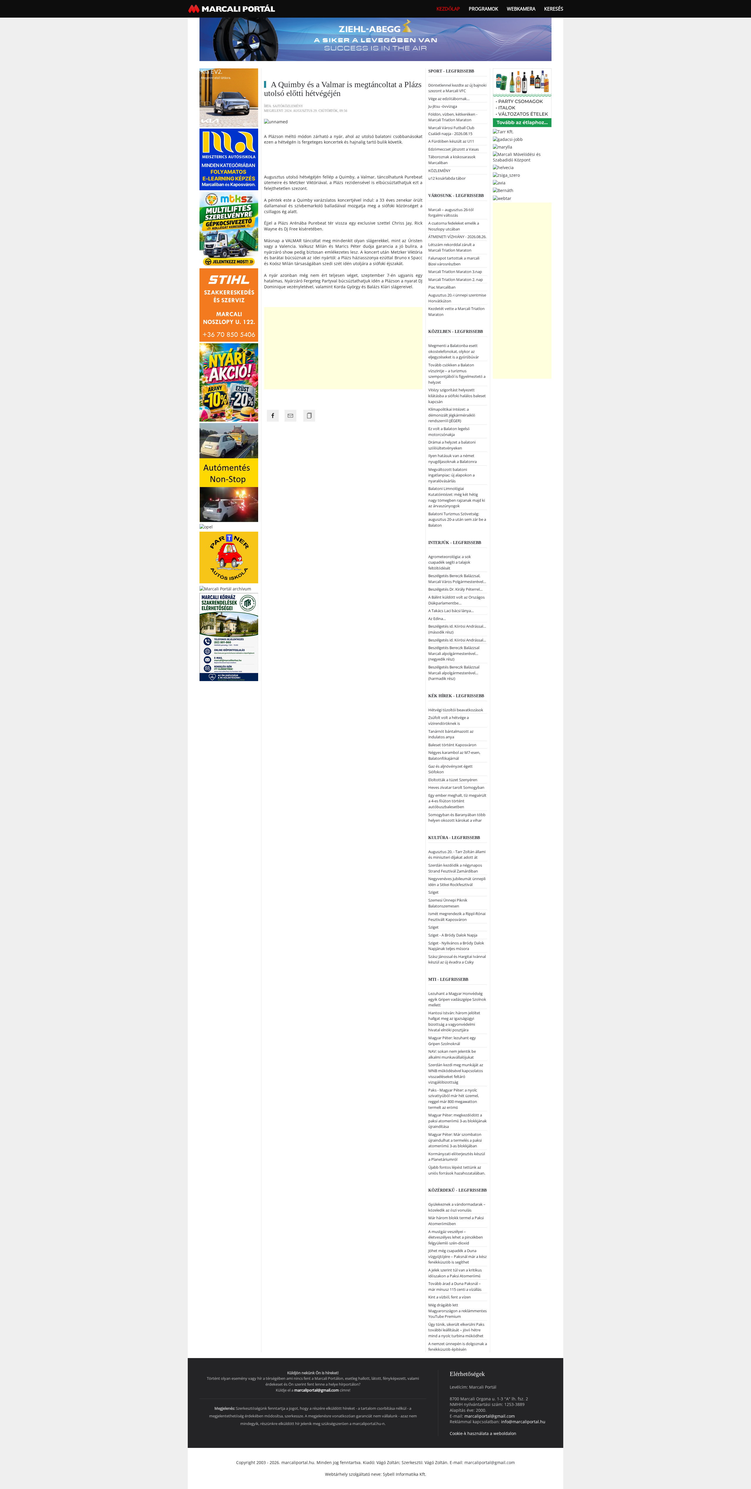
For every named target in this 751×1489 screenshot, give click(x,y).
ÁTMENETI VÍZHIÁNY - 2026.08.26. (457, 236)
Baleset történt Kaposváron (452, 744)
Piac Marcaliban (442, 287)
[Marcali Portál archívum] (225, 588)
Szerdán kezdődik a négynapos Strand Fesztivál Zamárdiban (455, 868)
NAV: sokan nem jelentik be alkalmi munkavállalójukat (452, 1054)
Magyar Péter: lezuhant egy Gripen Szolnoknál (452, 1040)
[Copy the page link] (309, 416)
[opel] (206, 526)
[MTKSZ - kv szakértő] (228, 228)
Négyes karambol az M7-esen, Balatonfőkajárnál (454, 755)
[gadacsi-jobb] (508, 139)
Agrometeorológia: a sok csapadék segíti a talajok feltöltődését (449, 562)
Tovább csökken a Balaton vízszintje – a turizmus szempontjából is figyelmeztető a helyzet (457, 373)
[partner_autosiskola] (228, 557)
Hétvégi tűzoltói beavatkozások (455, 710)
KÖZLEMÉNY (439, 170)
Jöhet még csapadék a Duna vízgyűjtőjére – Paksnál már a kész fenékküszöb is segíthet (457, 1256)
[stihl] (228, 304)
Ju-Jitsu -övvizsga (442, 106)
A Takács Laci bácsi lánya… (451, 610)
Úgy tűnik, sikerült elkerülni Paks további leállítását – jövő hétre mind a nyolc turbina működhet (456, 1330)
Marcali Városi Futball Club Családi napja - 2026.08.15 (451, 130)
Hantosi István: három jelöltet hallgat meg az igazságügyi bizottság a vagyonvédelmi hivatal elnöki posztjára (454, 1021)
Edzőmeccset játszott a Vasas (453, 149)
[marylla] (502, 146)
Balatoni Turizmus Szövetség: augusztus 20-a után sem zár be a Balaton (457, 519)
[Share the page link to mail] (290, 416)
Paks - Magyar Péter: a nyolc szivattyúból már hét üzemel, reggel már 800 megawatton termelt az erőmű (453, 1098)
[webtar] (502, 198)
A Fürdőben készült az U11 (451, 141)
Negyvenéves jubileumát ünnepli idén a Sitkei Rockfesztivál (457, 881)
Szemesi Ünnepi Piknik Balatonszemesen (447, 903)
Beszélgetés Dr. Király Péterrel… (455, 589)
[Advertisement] (343, 348)
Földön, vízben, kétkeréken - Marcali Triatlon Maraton (452, 117)
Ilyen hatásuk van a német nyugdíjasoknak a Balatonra (452, 458)
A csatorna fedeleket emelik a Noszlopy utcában (453, 226)
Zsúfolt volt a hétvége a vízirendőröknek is (448, 720)
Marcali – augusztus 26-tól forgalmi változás (450, 212)
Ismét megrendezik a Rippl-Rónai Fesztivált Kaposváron (457, 916)
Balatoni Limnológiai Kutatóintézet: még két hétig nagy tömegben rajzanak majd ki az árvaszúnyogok (456, 497)
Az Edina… (437, 618)
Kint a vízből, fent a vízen (449, 1297)
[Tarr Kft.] (503, 131)
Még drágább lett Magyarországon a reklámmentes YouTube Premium (457, 1310)
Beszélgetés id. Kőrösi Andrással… (457, 640)
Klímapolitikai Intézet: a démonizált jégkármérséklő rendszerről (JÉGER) (451, 415)
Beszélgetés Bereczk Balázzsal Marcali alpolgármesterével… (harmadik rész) (453, 672)
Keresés (553, 9)
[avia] (499, 182)
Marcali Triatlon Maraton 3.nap (455, 271)
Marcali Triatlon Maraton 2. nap (455, 279)
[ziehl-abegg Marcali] (375, 39)
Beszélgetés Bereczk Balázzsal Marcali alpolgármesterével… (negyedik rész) (453, 653)
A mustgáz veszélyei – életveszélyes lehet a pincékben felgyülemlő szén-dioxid (455, 1237)
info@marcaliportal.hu (523, 1421)
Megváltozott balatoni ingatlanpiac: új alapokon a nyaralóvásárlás (451, 475)
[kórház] (228, 636)
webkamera (521, 9)
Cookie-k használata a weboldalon (483, 1433)
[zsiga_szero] (506, 175)
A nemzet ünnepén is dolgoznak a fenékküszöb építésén (457, 1346)
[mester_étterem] (522, 97)
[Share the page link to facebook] (273, 416)
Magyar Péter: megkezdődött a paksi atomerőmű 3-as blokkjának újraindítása (457, 1120)
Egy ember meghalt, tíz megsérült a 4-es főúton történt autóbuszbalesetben (457, 801)
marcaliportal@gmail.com (316, 1390)
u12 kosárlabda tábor (447, 178)
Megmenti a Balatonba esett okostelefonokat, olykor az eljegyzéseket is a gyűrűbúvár (453, 351)
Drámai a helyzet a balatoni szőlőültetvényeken (452, 445)
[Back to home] (232, 9)
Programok (483, 9)
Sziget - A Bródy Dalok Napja (452, 935)
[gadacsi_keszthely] (228, 97)
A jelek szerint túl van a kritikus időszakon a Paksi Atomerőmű (455, 1273)
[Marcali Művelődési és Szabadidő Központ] (522, 156)
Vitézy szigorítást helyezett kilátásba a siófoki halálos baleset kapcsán (457, 395)
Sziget (433, 892)
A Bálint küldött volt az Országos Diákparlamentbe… (456, 600)
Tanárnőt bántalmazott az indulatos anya (450, 734)
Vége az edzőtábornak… (449, 98)
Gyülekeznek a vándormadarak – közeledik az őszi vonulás (457, 1207)
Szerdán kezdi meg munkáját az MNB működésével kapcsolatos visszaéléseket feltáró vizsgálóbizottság (455, 1073)
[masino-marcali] (228, 382)
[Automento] (228, 472)
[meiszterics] (228, 158)
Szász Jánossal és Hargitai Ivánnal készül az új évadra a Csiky (457, 959)
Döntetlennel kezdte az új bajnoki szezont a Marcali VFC (457, 88)
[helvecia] (503, 167)
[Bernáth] (503, 190)
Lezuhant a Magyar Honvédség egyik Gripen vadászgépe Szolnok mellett (457, 999)
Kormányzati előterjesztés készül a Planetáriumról (456, 1156)
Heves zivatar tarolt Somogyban (456, 787)
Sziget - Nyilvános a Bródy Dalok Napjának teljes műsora (456, 945)
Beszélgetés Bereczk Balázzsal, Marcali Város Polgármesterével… (457, 578)
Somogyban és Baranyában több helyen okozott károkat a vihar (457, 817)
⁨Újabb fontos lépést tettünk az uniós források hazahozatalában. (456, 1170)
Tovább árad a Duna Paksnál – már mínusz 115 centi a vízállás (454, 1286)
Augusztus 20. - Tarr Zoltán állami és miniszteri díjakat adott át (457, 854)
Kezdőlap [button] (448, 9)
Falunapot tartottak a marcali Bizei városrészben (453, 261)
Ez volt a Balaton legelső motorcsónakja (449, 431)
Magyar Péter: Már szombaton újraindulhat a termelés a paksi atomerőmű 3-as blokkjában (455, 1140)
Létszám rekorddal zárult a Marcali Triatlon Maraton (451, 247)
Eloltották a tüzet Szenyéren (452, 779)
